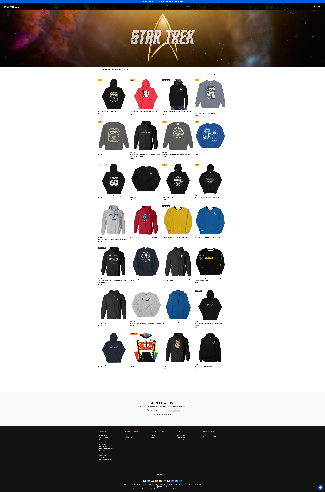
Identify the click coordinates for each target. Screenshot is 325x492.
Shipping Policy (129, 439)
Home (100, 69)
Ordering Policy (129, 437)
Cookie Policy (102, 455)
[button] (97, 2)
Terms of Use (102, 450)
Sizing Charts (102, 444)
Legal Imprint (102, 457)
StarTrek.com (154, 435)
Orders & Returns (103, 437)
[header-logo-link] (12, 7)
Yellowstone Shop (181, 439)
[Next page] (169, 375)
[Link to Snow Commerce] (162, 487)
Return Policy (102, 446)
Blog (152, 442)
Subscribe (175, 410)
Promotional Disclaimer (162, 414)
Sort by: (209, 75)
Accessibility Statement (105, 442)
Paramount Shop (181, 435)
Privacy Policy (102, 453)
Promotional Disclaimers (105, 439)
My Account (128, 435)
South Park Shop (181, 437)
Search (152, 439)
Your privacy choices (106, 459)
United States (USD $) (161, 474)
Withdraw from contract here (106, 448)
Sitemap (153, 437)
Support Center (103, 435)
